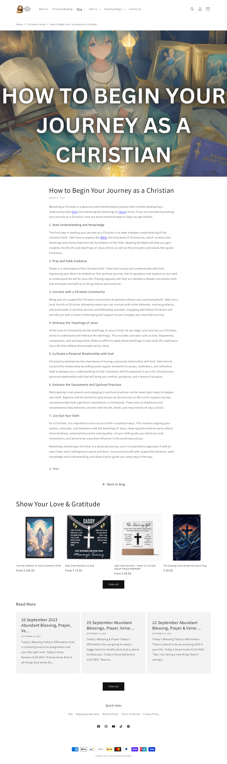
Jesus (122, 212)
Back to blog (116, 484)
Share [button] (56, 468)
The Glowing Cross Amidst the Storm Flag (184, 565)
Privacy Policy (151, 714)
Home (19, 24)
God (74, 212)
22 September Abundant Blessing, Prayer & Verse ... (176, 625)
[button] (81, 9)
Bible (103, 238)
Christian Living (36, 24)
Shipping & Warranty (87, 714)
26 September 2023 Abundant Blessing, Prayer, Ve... (46, 625)
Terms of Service (130, 714)
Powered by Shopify (122, 756)
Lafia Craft (108, 756)
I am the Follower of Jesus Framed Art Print (38, 565)
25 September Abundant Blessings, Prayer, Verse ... (111, 625)
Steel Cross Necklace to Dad (79, 565)
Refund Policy (110, 714)
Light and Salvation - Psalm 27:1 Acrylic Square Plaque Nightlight (135, 567)
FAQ (70, 714)
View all (114, 584)
